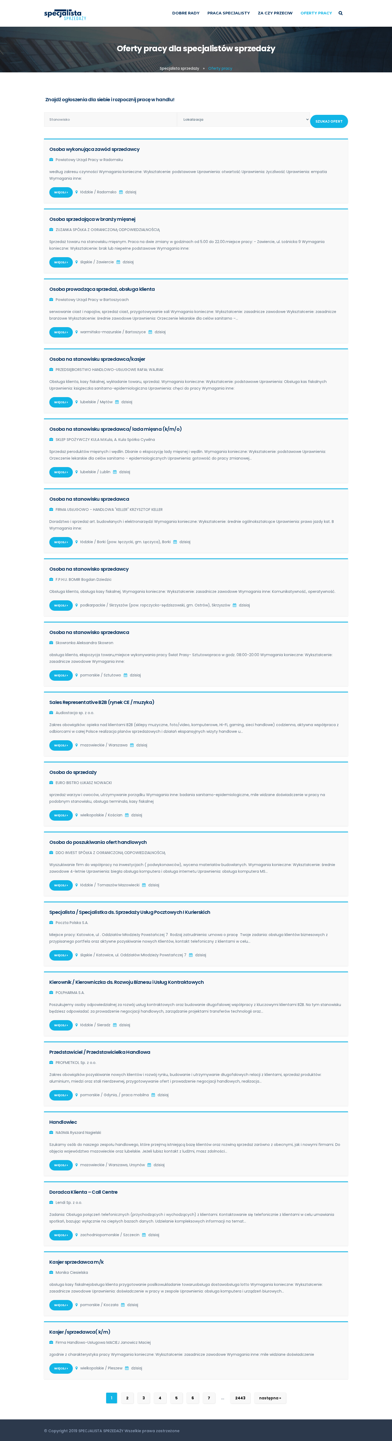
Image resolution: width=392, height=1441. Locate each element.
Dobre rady (185, 13)
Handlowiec (63, 1122)
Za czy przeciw (275, 13)
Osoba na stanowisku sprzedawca (89, 499)
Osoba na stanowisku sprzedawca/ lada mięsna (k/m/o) (115, 429)
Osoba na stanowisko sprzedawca (89, 632)
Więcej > (61, 192)
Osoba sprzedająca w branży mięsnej (92, 219)
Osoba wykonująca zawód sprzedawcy (94, 149)
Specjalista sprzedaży (179, 68)
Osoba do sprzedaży (73, 772)
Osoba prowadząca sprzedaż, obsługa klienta (102, 289)
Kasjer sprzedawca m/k (76, 1262)
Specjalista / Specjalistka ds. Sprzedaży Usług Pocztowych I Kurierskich (129, 912)
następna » (270, 1398)
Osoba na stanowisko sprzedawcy (89, 569)
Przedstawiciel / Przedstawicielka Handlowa (99, 1052)
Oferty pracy (316, 13)
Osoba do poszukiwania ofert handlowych (98, 842)
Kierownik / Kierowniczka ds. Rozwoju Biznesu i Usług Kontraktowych (126, 982)
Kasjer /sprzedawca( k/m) (79, 1332)
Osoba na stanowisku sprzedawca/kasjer (97, 359)
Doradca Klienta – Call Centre (83, 1192)
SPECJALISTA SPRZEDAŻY (100, 1431)
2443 (240, 1398)
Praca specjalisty (228, 13)
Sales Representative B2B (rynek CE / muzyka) (101, 702)
